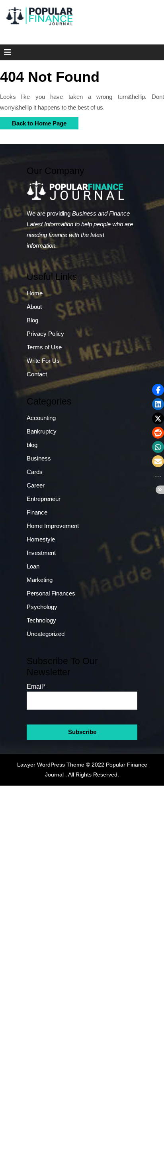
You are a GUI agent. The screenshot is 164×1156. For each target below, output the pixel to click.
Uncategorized (45, 633)
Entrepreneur (44, 498)
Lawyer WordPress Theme (50, 764)
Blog (32, 320)
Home (35, 293)
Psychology (42, 606)
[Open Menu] (5, 52)
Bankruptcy (42, 431)
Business (39, 458)
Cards (35, 471)
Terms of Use (44, 347)
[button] (158, 390)
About (34, 306)
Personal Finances (51, 593)
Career (36, 485)
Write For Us (43, 360)
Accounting (41, 417)
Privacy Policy (45, 333)
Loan (33, 566)
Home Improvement (53, 525)
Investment (41, 552)
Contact (37, 374)
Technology (41, 620)
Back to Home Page (33, 122)
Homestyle (41, 539)
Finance (37, 512)
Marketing (40, 579)
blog (32, 444)
